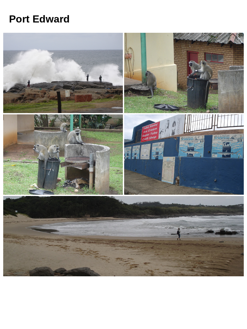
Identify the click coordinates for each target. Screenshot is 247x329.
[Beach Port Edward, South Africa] (123, 236)
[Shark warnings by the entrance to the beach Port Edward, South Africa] (184, 154)
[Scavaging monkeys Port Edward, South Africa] (184, 73)
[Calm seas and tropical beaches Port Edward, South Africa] (63, 73)
